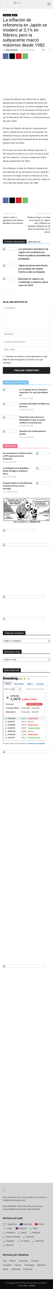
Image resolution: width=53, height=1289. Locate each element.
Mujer (5, 1269)
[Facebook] (5, 56)
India (34, 1228)
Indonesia (10, 1232)
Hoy (4, 1260)
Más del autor (34, 242)
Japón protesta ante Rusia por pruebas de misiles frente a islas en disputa (32, 268)
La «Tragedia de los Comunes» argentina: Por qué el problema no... (33, 392)
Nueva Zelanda (12, 1236)
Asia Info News (12, 50)
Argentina (12, 1224)
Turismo (35, 1260)
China (41, 1224)
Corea (9, 1228)
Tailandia (39, 1241)
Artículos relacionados (15, 242)
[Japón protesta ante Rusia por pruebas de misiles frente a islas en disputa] (10, 269)
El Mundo (27, 1269)
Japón (15, 15)
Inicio (5, 10)
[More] (32, 56)
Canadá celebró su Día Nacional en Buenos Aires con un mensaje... (17, 486)
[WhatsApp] (25, 56)
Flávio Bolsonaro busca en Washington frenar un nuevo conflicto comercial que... (32, 420)
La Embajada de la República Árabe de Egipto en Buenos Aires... (16, 471)
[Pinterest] (18, 56)
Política (12, 1260)
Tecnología (29, 1265)
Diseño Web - (26, 1285)
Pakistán (30, 1236)
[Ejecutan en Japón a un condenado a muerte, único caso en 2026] (10, 282)
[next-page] (9, 292)
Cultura (17, 1265)
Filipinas (22, 1228)
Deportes (41, 1265)
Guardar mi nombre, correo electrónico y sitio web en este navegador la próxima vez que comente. (25, 359)
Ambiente (15, 1269)
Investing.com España (36, 743)
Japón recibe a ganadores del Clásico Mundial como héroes (13, 220)
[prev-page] (4, 292)
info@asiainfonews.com (14, 1200)
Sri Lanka (24, 1241)
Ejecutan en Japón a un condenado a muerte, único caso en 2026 (33, 282)
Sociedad (7, 1265)
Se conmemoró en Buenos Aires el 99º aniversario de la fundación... (18, 456)
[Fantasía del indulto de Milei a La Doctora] (10, 407)
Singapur (10, 1241)
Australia (27, 1224)
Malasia (36, 1232)
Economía (14, 10)
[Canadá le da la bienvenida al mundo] (10, 434)
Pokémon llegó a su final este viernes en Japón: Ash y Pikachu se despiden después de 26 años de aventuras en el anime (38, 224)
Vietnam (9, 1245)
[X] (12, 56)
